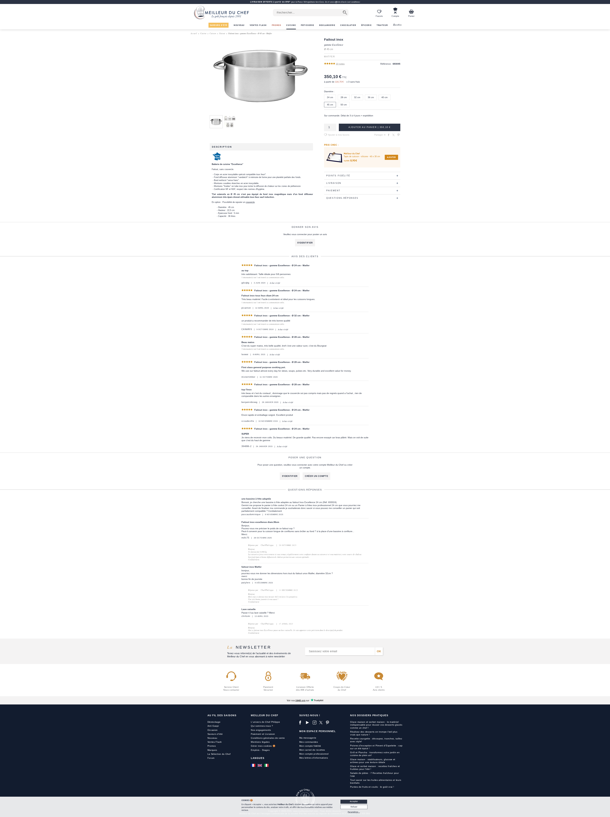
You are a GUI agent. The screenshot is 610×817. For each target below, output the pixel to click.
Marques (212, 750)
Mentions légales (260, 742)
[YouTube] (308, 722)
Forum (211, 758)
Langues (257, 758)
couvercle (250, 202)
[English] (260, 765)
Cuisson (213, 33)
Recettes (397, 25)
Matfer (329, 57)
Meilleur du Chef (264, 715)
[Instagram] (315, 722)
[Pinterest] (328, 722)
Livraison (270, 734)
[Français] (253, 765)
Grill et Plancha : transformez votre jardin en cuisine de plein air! (375, 754)
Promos (211, 746)
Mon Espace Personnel (317, 731)
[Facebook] (301, 722)
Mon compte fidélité (310, 746)
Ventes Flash (214, 742)
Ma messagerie (307, 738)
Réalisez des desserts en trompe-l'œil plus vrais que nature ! (373, 733)
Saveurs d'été (215, 734)
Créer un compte (316, 476)
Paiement (256, 734)
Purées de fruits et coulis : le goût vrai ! (372, 787)
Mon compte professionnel (314, 754)
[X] (321, 722)
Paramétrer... (354, 812)
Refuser (354, 807)
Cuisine (203, 33)
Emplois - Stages (260, 750)
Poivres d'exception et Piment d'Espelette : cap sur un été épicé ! (376, 747)
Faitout (222, 33)
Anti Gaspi (213, 726)
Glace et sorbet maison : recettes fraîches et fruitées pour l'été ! (375, 767)
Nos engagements (261, 730)
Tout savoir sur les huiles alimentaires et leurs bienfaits (375, 781)
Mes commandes (308, 742)
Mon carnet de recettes (312, 750)
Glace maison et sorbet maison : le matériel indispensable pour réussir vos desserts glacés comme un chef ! (376, 725)
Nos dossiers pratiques (369, 715)
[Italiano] (266, 765)
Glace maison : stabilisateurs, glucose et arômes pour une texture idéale (372, 761)
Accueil (194, 33)
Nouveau (212, 738)
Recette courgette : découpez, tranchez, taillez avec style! (376, 740)
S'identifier (305, 242)
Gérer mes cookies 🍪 (263, 746)
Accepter (354, 801)
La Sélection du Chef (219, 754)
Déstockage (213, 722)
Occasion (212, 730)
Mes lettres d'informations (313, 758)
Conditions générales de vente (268, 738)
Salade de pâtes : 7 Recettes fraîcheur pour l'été (374, 774)
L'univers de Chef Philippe (265, 722)
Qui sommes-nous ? (262, 726)
